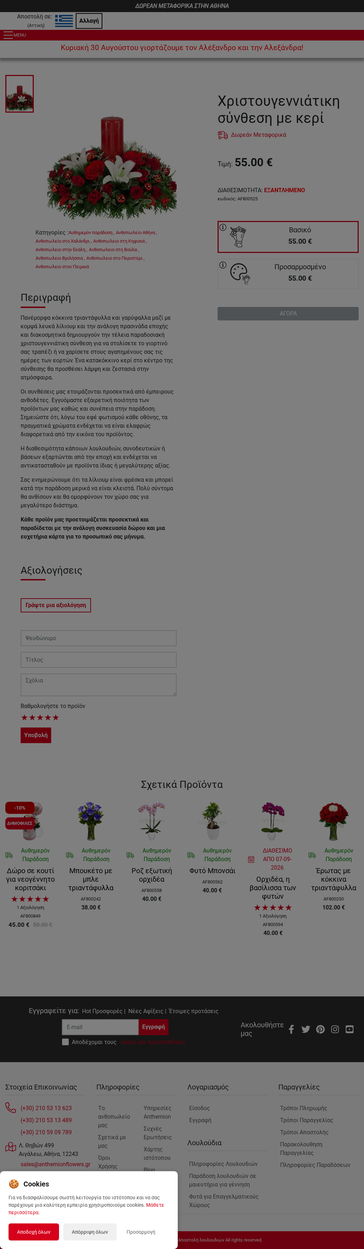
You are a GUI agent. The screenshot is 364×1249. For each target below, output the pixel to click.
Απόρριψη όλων (90, 1232)
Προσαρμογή (141, 1232)
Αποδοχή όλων (33, 1232)
